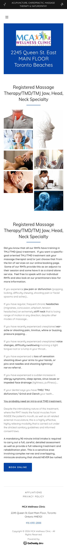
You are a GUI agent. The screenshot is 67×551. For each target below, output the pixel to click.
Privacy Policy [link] (33, 496)
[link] (33, 38)
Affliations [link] (33, 492)
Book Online (18, 467)
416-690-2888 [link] (33, 522)
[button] (7, 17)
